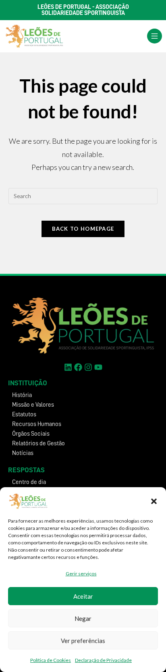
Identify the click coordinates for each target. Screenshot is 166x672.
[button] (154, 501)
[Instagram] (88, 367)
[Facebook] (78, 367)
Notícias (22, 453)
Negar (83, 618)
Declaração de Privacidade (103, 660)
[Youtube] (98, 367)
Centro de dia (29, 482)
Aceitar (83, 596)
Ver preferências (83, 640)
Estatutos (24, 414)
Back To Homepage (83, 228)
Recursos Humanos (36, 424)
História (22, 395)
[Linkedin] (68, 367)
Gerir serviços (81, 574)
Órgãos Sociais (31, 434)
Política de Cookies (50, 660)
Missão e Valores (33, 405)
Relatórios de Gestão (38, 443)
